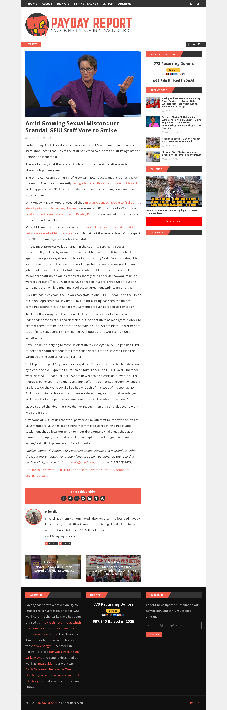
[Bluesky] (193, 44)
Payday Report (46, 703)
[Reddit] (83, 498)
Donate (63, 4)
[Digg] (77, 498)
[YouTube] (199, 44)
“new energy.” (42, 646)
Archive (124, 4)
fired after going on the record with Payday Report (61, 214)
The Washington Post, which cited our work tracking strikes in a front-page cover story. (53, 628)
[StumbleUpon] (102, 498)
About (47, 4)
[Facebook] (188, 44)
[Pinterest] (96, 498)
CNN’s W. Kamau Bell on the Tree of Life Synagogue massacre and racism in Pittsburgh (53, 675)
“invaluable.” (45, 663)
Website (53, 543)
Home (32, 4)
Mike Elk (31, 138)
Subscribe (175, 221)
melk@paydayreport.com (88, 462)
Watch (108, 4)
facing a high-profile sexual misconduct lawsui (104, 183)
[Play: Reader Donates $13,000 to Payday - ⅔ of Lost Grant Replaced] (174, 191)
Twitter (66, 543)
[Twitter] (70, 498)
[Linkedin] (89, 498)
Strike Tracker (86, 4)
